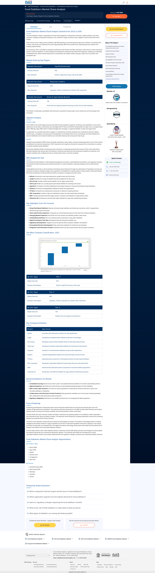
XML (116, 567)
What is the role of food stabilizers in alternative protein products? (55, 508)
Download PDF (117, 35)
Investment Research (39, 566)
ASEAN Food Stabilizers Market (117, 539)
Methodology (117, 86)
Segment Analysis (110, 54)
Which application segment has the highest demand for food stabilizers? (57, 497)
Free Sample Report (118, 29)
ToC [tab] (50, 27)
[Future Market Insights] (28, 2)
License (77, 20)
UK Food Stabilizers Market (62, 539)
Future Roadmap (110, 71)
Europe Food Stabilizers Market (37, 543)
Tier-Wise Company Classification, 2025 (115, 62)
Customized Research (51, 564)
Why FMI (86, 564)
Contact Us (73, 569)
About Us (72, 564)
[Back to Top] (151, 559)
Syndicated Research (39, 564)
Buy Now (117, 16)
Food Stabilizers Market (34, 539)
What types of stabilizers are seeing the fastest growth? (51, 513)
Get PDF (85, 525)
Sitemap (111, 567)
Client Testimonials (84, 566)
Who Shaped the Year (111, 57)
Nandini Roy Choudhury (44, 20)
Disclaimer (99, 564)
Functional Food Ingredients (47, 6)
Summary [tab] (33, 27)
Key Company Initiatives (111, 65)
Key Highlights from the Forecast (113, 59)
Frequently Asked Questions (112, 79)
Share (85, 270)
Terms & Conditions (108, 564)
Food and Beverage (33, 6)
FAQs (106, 567)
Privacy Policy (118, 564)
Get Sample (45, 525)
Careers (79, 564)
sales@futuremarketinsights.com (66, 558)
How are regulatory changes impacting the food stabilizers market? (55, 502)
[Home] (26, 6)
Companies (67, 27)
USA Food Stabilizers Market (90, 539)
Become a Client (74, 566)
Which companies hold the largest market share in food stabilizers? (55, 491)
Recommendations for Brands (113, 68)
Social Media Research (51, 566)
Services (35, 562)
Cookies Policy (100, 567)
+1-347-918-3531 (82, 558)
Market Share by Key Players (112, 51)
